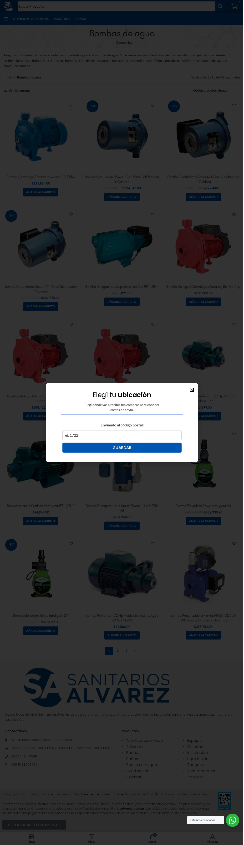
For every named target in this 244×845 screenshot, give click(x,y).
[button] (191, 389)
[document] (122, 422)
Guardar (122, 447)
